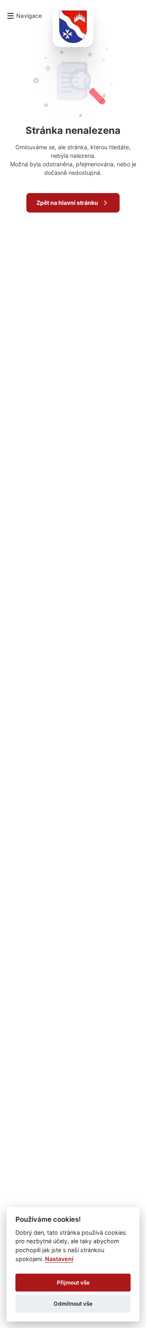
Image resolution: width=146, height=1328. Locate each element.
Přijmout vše (73, 1282)
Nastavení (59, 1258)
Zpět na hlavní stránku (67, 202)
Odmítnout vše (73, 1303)
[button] (24, 16)
